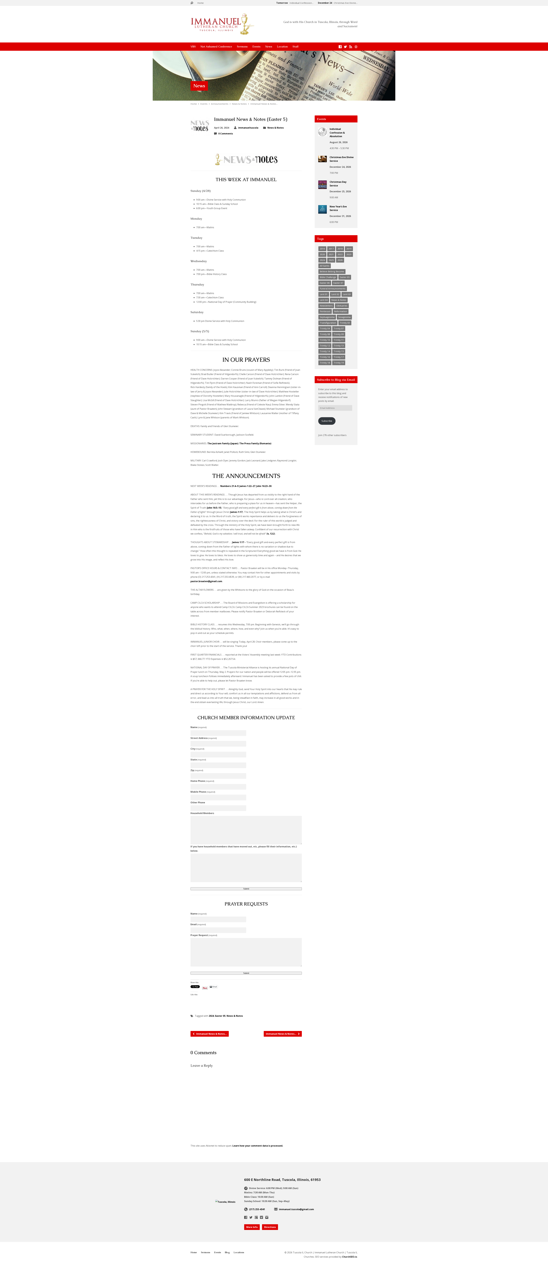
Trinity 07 (339, 328)
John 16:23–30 (263, 486)
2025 (331, 260)
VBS (193, 46)
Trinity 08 (325, 334)
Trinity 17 (339, 356)
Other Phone (198, 802)
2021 (331, 254)
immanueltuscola (248, 127)
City (197, 748)
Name (199, 727)
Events (256, 46)
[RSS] (350, 46)
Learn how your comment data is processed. (257, 1145)
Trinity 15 (339, 351)
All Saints (324, 265)
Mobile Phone (203, 791)
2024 (211, 1015)
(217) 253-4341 (257, 1209)
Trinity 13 (339, 345)
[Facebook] (340, 46)
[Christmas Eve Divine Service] (322, 160)
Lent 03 (347, 294)
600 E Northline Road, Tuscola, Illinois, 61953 (282, 1179)
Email (198, 924)
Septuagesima (327, 317)
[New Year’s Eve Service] (322, 211)
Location (282, 46)
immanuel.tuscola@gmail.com (296, 1209)
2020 (322, 254)
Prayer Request (204, 935)
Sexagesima (344, 317)
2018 (340, 248)
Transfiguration (328, 322)
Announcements (219, 103)
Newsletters (326, 305)
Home (200, 2)
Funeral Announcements (332, 288)
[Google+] (256, 1217)
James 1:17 (236, 512)
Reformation (340, 311)
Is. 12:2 (270, 533)
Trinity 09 (339, 334)
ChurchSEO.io (349, 1256)
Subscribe (327, 420)
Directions (270, 1227)
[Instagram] (266, 1217)
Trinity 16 (325, 356)
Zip (197, 770)
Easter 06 (325, 282)
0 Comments (225, 133)
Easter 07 (338, 282)
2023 (348, 254)
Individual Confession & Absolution (337, 132)
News (268, 46)
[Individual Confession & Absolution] (322, 134)
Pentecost (325, 311)
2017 (331, 248)
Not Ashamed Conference (216, 46)
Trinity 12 (325, 345)
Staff (295, 46)
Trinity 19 (339, 362)
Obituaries (341, 305)
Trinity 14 (325, 351)
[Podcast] (355, 46)
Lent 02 (335, 294)
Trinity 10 (325, 339)
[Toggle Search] (192, 3)
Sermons (242, 46)
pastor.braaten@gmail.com (206, 581)
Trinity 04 (325, 328)
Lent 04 (324, 299)
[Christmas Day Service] (322, 187)
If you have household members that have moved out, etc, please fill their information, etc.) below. (244, 848)
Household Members (202, 813)
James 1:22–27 (247, 486)
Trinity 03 (345, 322)
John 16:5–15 (214, 507)
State (198, 759)
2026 (340, 260)
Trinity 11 (339, 339)
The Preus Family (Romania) (255, 443)
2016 (322, 248)
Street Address (204, 738)
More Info (252, 1227)
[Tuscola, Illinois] (225, 1201)
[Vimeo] (261, 1217)
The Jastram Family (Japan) (222, 443)
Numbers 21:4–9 (229, 486)
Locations (239, 1252)
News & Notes (239, 103)
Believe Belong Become (332, 271)
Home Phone (202, 781)
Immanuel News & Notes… (264, 103)
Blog (227, 1252)
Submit (246, 889)
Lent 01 (324, 294)
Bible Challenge (328, 277)
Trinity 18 (325, 362)
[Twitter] (345, 46)
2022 (340, 254)
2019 (348, 248)
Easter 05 (220, 1015)
